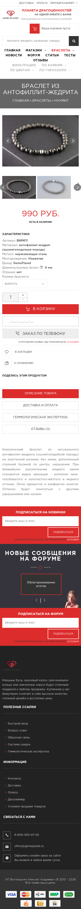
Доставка (26, 3)
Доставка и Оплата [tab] (40, 405)
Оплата (42, 3)
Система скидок (19, 744)
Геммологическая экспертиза (28, 751)
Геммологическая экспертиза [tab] (40, 417)
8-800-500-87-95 (26, 835)
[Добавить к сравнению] (24, 362)
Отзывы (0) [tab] (40, 429)
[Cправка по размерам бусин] (41, 267)
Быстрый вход (18, 723)
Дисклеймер (16, 799)
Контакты (14, 778)
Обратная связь (19, 737)
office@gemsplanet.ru (29, 846)
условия (73, 342)
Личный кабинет (62, 3)
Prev (3, 187)
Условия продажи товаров (26, 806)
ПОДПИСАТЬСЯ (63, 532)
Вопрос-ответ (17, 730)
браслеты (61, 50)
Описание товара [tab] (40, 393)
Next (77, 187)
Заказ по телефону (43, 334)
